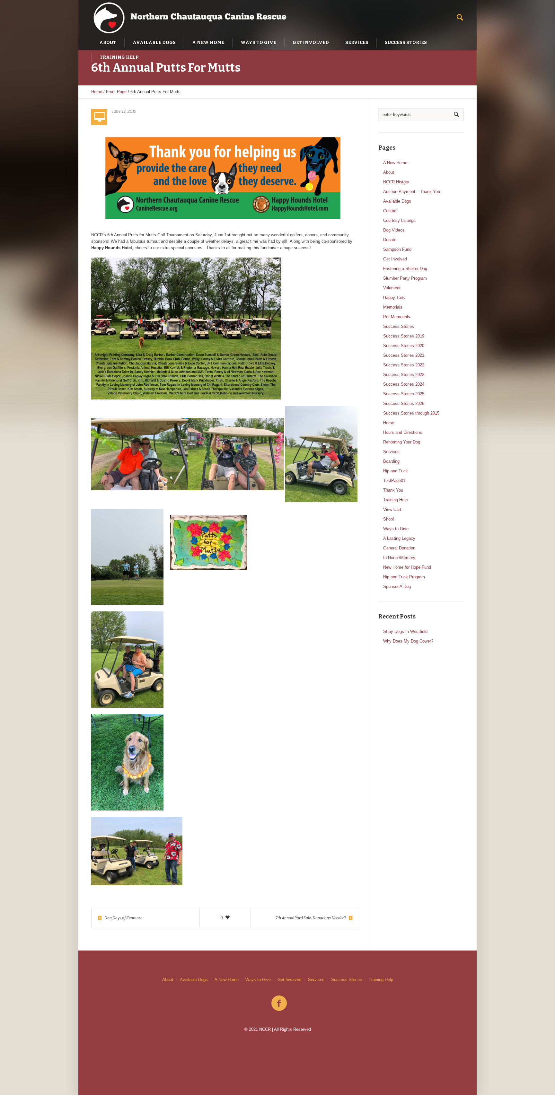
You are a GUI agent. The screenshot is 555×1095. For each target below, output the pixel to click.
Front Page (116, 91)
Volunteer (392, 287)
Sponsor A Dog (397, 586)
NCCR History (396, 182)
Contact (390, 210)
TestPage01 (394, 480)
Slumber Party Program (405, 278)
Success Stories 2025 (403, 393)
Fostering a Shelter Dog (405, 268)
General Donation (399, 548)
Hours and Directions (402, 432)
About (388, 172)
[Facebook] (279, 1003)
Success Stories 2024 (403, 384)
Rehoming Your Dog (401, 442)
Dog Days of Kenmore (123, 918)
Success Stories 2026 (403, 403)
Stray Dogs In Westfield (405, 631)
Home (96, 91)
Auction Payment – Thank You (411, 191)
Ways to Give (396, 528)
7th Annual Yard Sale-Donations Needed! (311, 918)
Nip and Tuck (395, 471)
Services (391, 451)
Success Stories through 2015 (411, 413)
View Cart (392, 509)
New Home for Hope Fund (407, 567)
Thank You (393, 490)
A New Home (395, 162)
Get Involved (395, 259)
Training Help (395, 499)
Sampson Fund (397, 249)
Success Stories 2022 (403, 365)
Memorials (392, 307)
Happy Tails (394, 297)
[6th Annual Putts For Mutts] (223, 177)
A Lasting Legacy (399, 538)
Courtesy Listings (399, 220)
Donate (389, 239)
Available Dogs (397, 201)
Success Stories (398, 326)
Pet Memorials (396, 316)
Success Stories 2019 (403, 336)
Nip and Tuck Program (404, 576)
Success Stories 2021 (403, 355)
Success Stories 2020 (403, 345)
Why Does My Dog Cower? (408, 641)
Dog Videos (394, 230)
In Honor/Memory (399, 557)
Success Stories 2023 (403, 374)
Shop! (388, 519)
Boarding (391, 461)
